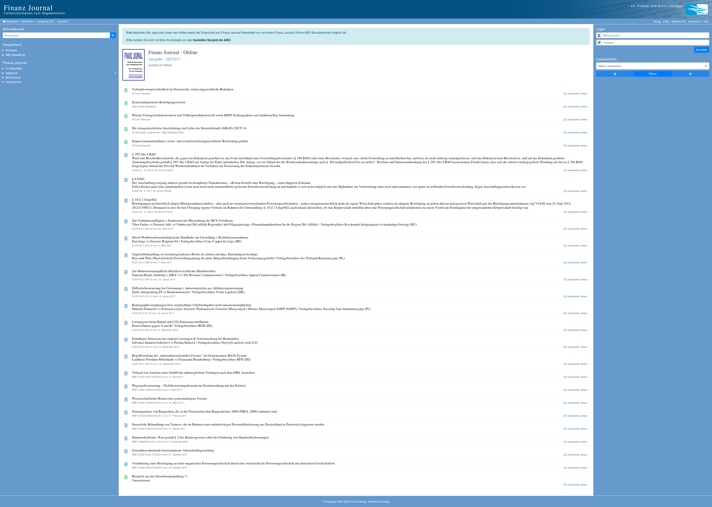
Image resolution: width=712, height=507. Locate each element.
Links (666, 21)
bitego (386, 501)
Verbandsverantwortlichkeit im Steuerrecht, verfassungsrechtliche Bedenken (182, 89)
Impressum (694, 21)
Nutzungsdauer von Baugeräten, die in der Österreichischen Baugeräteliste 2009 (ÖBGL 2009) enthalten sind (204, 411)
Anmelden (702, 49)
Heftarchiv (27, 21)
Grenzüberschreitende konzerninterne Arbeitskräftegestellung (173, 450)
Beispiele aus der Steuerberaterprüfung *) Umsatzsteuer (159, 478)
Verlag (657, 21)
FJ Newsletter (14, 68)
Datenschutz (678, 21)
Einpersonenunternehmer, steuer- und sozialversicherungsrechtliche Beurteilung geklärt (190, 141)
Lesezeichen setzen (576, 93)
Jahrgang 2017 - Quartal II (52, 21)
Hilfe (705, 21)
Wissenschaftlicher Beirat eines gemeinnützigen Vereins (169, 398)
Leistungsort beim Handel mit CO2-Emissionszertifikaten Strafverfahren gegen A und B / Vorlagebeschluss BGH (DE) (172, 324)
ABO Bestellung (15, 55)
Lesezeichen (13, 82)
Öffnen (653, 74)
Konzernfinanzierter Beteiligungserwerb (158, 102)
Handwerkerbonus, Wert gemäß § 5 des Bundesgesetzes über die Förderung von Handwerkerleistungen (200, 437)
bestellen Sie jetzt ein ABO (212, 40)
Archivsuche (13, 77)
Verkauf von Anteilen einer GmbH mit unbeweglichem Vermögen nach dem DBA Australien (193, 372)
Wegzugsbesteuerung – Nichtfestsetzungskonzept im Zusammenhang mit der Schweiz (189, 385)
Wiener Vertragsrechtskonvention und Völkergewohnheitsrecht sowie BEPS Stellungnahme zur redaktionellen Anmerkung (213, 115)
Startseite (11, 21)
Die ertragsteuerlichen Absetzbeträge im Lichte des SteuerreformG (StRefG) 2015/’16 (189, 128)
